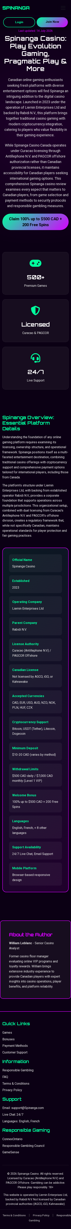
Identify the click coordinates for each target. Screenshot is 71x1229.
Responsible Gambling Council (23, 1146)
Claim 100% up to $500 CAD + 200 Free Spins (35, 222)
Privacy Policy (12, 1090)
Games (7, 1032)
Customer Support (14, 1052)
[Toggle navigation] (63, 8)
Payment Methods (15, 1046)
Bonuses (8, 1039)
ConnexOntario (12, 1139)
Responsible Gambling (18, 1070)
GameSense (10, 1152)
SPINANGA (16, 8)
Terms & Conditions (15, 1083)
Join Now (52, 22)
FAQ (5, 1077)
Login (19, 22)
